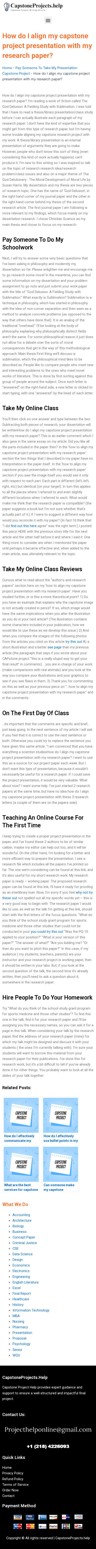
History (18, 1305)
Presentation (22, 1333)
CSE (16, 1248)
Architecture (22, 1220)
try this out (73, 642)
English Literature (26, 1282)
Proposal (19, 1338)
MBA (16, 1316)
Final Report (22, 1293)
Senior (17, 1350)
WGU (16, 1355)
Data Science (23, 1254)
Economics (21, 1265)
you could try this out (47, 932)
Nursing (18, 1321)
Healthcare (21, 1299)
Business (20, 1232)
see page (55, 647)
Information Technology (31, 1310)
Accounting (21, 1215)
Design (18, 1260)
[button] (48, 20)
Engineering (21, 1277)
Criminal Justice (25, 1243)
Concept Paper (24, 1237)
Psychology (21, 1344)
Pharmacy (20, 1327)
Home (7, 68)
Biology (18, 1226)
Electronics (21, 1271)
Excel (17, 1288)
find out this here (24, 526)
